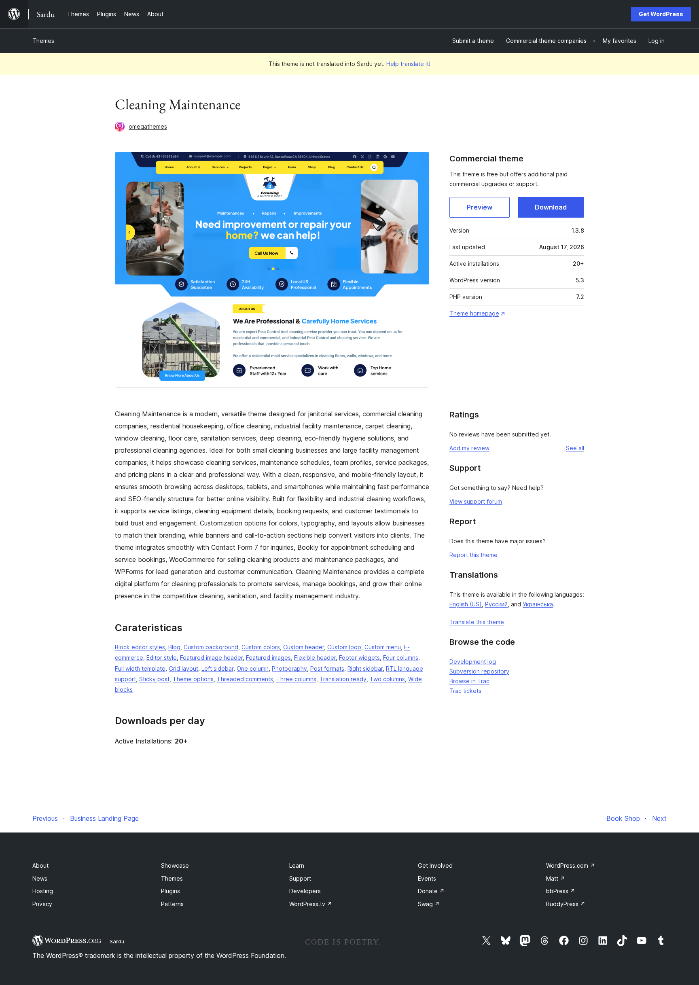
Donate (431, 891)
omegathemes (148, 126)
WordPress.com (570, 865)
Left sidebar (217, 668)
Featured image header (211, 657)
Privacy (42, 903)
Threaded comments (245, 679)
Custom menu (382, 647)
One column (253, 668)
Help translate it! (408, 63)
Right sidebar (365, 668)
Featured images (268, 657)
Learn (296, 865)
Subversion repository (479, 671)
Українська (538, 604)
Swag (429, 903)
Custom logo (344, 647)
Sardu (117, 941)
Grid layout (183, 668)
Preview (479, 207)
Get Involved (435, 865)
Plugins (170, 891)
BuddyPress (565, 903)
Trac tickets (465, 690)
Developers (305, 891)
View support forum (475, 501)
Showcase (175, 865)
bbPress (560, 891)
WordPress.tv (310, 903)
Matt (555, 878)
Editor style (161, 657)
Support (300, 878)
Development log (472, 661)
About (40, 865)
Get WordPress (661, 14)
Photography (289, 668)
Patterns (172, 903)
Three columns (296, 679)
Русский (496, 604)
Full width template (140, 668)
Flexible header (315, 657)
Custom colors (260, 647)
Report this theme (473, 554)
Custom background (211, 647)
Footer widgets (359, 657)
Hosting (42, 891)
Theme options (193, 679)
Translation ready (343, 679)
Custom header (303, 647)
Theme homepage (474, 313)
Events (427, 878)
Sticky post (154, 679)
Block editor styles (140, 647)
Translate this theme (476, 622)
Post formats (327, 668)
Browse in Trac (469, 681)
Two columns (387, 679)
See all (575, 448)
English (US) (465, 604)
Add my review (469, 448)
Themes (43, 40)
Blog (174, 647)
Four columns (400, 657)
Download (551, 207)
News (39, 878)
